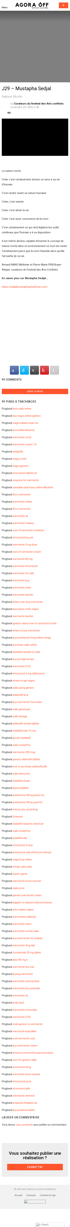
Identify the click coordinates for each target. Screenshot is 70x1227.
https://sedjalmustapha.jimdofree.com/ (25, 286)
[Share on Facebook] (14, 370)
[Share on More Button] (54, 370)
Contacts (31, 1195)
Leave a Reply (35, 391)
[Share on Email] (34, 370)
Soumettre (63, 5)
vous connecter (24, 1124)
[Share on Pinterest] (44, 370)
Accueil (18, 1195)
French (44, 1224)
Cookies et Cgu (48, 1195)
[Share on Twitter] (24, 370)
